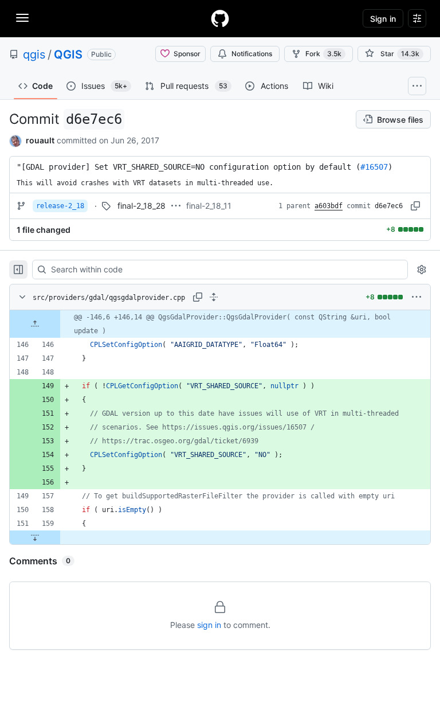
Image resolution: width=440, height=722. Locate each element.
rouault (40, 140)
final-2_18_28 (141, 205)
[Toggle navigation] (22, 17)
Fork (323, 53)
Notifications (251, 53)
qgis (34, 54)
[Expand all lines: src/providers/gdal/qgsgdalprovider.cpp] (214, 297)
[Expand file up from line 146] (35, 324)
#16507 (374, 166)
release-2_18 (60, 206)
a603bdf (329, 206)
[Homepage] (220, 18)
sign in (209, 625)
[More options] (416, 297)
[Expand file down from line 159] (35, 537)
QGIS (68, 54)
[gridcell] (220, 324)
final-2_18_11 (208, 205)
